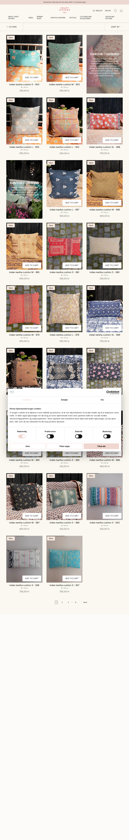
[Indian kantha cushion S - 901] (64, 371)
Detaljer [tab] (64, 400)
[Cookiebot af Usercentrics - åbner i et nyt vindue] (108, 392)
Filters (13, 27)
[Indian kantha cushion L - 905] (24, 121)
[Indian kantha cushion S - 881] (64, 246)
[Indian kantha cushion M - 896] (105, 183)
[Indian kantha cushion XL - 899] (105, 308)
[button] (16, 18)
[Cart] (121, 11)
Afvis (27, 446)
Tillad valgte (64, 446)
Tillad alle (101, 446)
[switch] (50, 436)
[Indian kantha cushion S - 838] (24, 559)
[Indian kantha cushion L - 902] (64, 121)
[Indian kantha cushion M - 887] (24, 496)
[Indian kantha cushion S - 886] (64, 496)
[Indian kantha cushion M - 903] (64, 58)
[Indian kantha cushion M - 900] (24, 371)
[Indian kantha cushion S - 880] (105, 246)
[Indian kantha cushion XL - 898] (105, 121)
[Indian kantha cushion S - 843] (105, 496)
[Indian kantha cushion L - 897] (64, 183)
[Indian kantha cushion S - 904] (24, 58)
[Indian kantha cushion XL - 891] (105, 371)
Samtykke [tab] (26, 400)
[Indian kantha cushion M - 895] (24, 246)
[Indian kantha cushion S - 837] (64, 559)
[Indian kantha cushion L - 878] (64, 308)
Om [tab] (102, 400)
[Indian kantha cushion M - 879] (24, 308)
